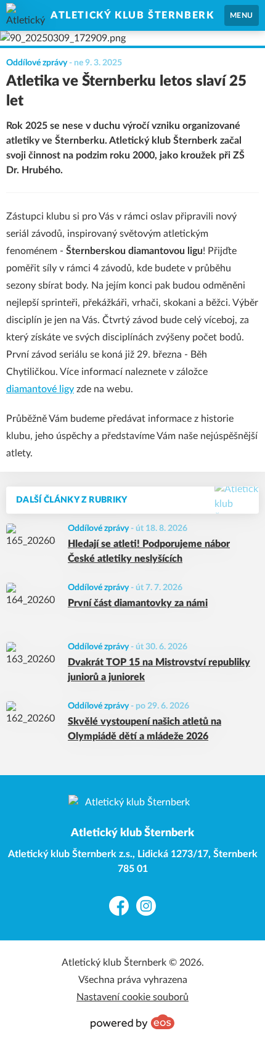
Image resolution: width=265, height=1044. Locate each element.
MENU (241, 15)
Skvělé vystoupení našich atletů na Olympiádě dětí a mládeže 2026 (144, 729)
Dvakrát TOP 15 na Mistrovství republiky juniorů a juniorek (159, 669)
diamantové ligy (40, 389)
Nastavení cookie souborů (132, 997)
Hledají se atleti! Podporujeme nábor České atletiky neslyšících (149, 551)
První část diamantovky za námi (138, 603)
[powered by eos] (132, 1021)
